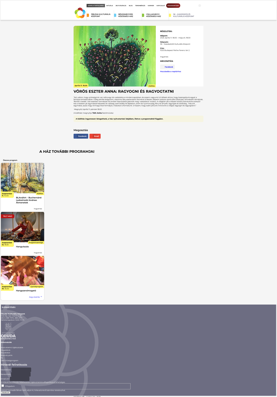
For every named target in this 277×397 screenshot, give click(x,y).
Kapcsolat (161, 5)
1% (2, 358)
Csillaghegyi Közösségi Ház (153, 15)
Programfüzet (173, 5)
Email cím (5, 379)
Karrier (151, 5)
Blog (131, 5)
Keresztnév (6, 374)
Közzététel (5, 353)
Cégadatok (5, 350)
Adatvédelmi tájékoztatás (12, 347)
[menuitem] (96, 5)
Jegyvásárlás (121, 5)
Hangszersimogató (26, 290)
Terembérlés (140, 5)
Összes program (10, 160)
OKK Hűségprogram (9, 361)
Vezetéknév (6, 370)
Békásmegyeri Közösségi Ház (125, 15)
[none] (22, 178)
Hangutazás (22, 246)
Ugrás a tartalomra (96, 5)
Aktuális (109, 5)
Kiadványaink (6, 355)
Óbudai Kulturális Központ (100, 15)
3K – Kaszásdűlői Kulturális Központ (183, 15)
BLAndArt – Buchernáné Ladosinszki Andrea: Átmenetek (29, 200)
